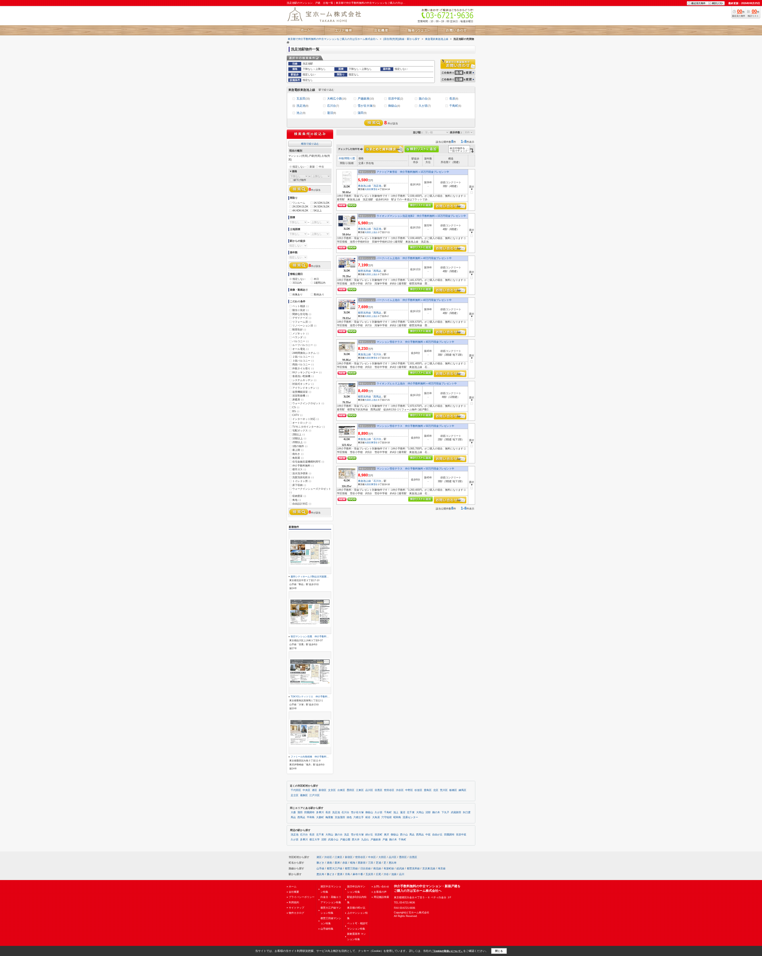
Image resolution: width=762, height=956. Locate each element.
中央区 (306, 790)
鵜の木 (436, 812)
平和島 (311, 817)
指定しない (298, 166)
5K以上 (318, 210)
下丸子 (445, 812)
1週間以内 (319, 282)
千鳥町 (455, 105)
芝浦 (378, 862)
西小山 (404, 834)
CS (295, 407)
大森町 (320, 817)
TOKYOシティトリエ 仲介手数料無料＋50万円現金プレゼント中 (326, 696)
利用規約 (294, 902)
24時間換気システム (305, 352)
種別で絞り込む (310, 143)
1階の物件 (299, 446)
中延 (428, 834)
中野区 (409, 790)
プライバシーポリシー (302, 897)
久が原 (425, 105)
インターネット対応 (305, 419)
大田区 (368, 189)
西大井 (356, 839)
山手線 (320, 868)
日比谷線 (365, 868)
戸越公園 (345, 839)
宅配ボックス (301, 430)
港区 (314, 790)
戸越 (385, 839)
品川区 (369, 790)
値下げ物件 (299, 180)
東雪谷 (374, 189)
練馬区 (462, 790)
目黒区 (378, 790)
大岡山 (420, 812)
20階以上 (299, 442)
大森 (293, 812)
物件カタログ (296, 912)
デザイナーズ (301, 317)
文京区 (332, 790)
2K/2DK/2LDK (300, 206)
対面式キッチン (303, 383)
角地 (296, 499)
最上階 (297, 449)
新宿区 (322, 790)
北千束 (411, 812)
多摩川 (320, 812)
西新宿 (362, 862)
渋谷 (386, 874)
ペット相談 (300, 306)
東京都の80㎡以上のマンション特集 (357, 913)
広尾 (378, 874)
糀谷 (367, 817)
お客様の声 (380, 891)
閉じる (499, 950)
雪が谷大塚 (366, 105)
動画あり (319, 294)
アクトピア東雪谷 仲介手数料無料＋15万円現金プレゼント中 (413, 171)
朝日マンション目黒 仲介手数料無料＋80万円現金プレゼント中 (325, 636)
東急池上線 (364, 185)
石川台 (333, 105)
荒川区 (444, 790)
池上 (300, 112)
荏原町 (378, 834)
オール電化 (300, 348)
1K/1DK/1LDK (322, 202)
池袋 (393, 874)
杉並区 (418, 790)
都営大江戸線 (334, 868)
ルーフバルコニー (304, 345)
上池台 (374, 232)
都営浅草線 (364, 270)
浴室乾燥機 (300, 395)
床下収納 (299, 485)
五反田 (303, 98)
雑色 (349, 817)
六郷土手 (358, 817)
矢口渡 (466, 812)
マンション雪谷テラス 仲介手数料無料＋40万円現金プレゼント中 (415, 341)
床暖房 (297, 399)
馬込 (293, 817)
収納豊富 (299, 495)
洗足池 (302, 105)
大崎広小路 (336, 98)
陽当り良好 (300, 310)
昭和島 (397, 817)
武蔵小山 (333, 839)
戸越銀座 (366, 98)
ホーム (292, 886)
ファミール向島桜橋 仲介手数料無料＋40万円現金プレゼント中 (325, 756)
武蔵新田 (456, 812)
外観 (341, 158)
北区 (435, 790)
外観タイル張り (303, 368)
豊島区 (428, 790)
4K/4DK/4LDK (300, 210)
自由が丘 (437, 834)
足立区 (294, 795)
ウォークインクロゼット (308, 403)
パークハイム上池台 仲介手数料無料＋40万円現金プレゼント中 (414, 258)
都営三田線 (351, 868)
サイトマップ (296, 907)
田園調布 (309, 812)
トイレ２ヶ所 (301, 481)
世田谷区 (389, 790)
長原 (453, 98)
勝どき (320, 862)
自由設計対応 (301, 503)
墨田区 (350, 790)
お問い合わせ (381, 886)
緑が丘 (369, 834)
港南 (329, 862)
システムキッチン (304, 380)
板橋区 (453, 790)
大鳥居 (376, 817)
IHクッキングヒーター (306, 372)
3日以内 (297, 282)
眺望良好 (299, 329)
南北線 (377, 868)
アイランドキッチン (305, 387)
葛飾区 (304, 795)
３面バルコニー (303, 360)
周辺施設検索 (381, 897)
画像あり (297, 294)
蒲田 (362, 112)
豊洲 (337, 862)
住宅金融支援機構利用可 (308, 461)
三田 (370, 862)
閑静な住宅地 (301, 314)
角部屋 (297, 457)
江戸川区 (314, 795)
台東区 (341, 790)
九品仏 (365, 839)
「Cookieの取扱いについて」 (447, 951)
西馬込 (377, 270)
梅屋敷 (329, 817)
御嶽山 (394, 105)
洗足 (346, 834)
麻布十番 (358, 874)
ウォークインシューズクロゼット (310, 490)
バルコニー (300, 341)
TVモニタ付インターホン (308, 426)
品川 (401, 874)
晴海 (352, 862)
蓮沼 (331, 112)
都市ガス (299, 469)
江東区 (360, 790)
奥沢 (386, 834)
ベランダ (299, 337)
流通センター (410, 817)
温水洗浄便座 (301, 473)
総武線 (400, 868)
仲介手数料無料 (303, 465)
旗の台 (425, 98)
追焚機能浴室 (301, 391)
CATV (297, 415)
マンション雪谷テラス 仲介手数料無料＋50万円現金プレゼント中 (415, 425)
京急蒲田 (340, 817)
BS (295, 411)
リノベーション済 (304, 325)
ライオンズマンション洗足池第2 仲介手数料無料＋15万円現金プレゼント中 (421, 215)
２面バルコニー (303, 356)
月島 (347, 874)
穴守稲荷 (386, 817)
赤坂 (344, 862)
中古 (321, 166)
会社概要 (294, 891)
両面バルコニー (303, 364)
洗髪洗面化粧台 (303, 477)
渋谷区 (400, 790)
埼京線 (441, 868)
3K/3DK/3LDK (322, 206)
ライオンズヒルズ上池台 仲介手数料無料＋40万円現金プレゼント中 (417, 383)
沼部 (428, 812)
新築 (312, 166)
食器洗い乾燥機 (303, 376)
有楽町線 (389, 868)
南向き (297, 453)
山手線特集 (326, 928)
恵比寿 (392, 862)
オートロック (301, 422)
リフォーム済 (301, 321)
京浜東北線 (428, 868)
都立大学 (314, 839)
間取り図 (350, 158)
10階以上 (299, 438)
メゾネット (300, 333)
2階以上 (298, 434)
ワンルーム (298, 202)
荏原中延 (395, 98)
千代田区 (296, 790)
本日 (316, 278)
